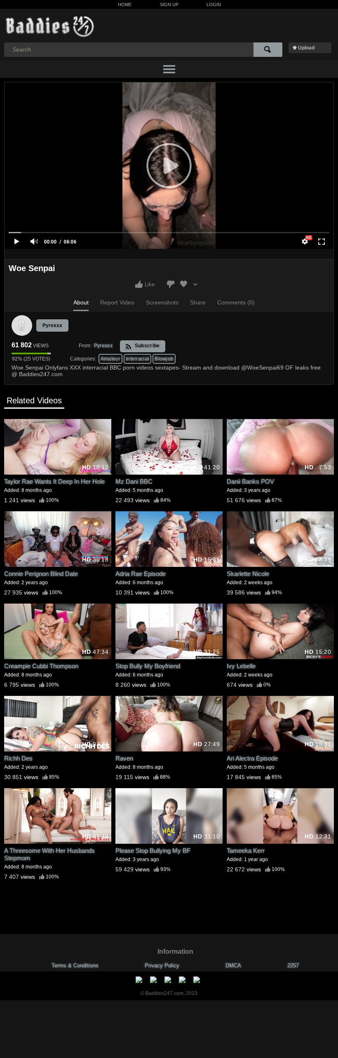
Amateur (110, 359)
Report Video (117, 302)
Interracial (137, 359)
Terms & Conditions (75, 965)
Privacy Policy (162, 965)
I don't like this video (170, 284)
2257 (293, 965)
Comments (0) (236, 302)
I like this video (139, 284)
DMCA (233, 965)
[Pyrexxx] (22, 325)
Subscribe (146, 346)
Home (124, 4)
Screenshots (162, 302)
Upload (306, 48)
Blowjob (164, 359)
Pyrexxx (52, 325)
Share (198, 302)
